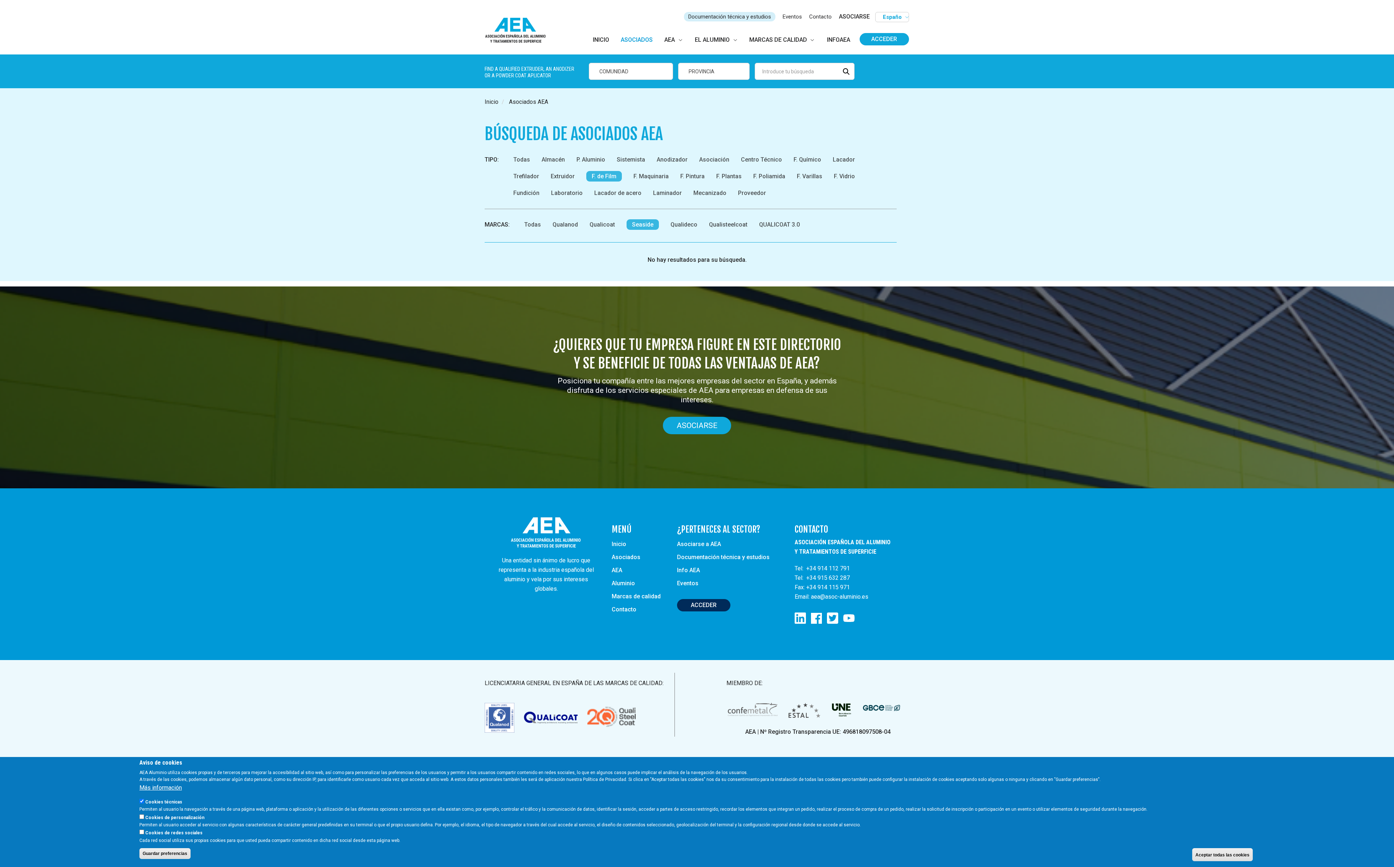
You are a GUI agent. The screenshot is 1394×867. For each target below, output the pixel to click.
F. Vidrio (844, 176)
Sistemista (631, 159)
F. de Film (604, 176)
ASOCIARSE (854, 16)
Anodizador (672, 159)
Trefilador (526, 176)
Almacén (553, 159)
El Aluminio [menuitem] (712, 39)
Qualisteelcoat (728, 224)
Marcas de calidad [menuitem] (778, 39)
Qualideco (683, 224)
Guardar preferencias (165, 853)
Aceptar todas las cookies (1222, 854)
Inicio (491, 101)
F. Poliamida (769, 176)
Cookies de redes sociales (174, 832)
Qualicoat (602, 224)
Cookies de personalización (174, 817)
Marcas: (497, 224)
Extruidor (563, 176)
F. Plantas (729, 176)
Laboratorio (567, 193)
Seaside (642, 224)
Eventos (792, 16)
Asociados (626, 557)
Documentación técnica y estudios (729, 16)
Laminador (667, 193)
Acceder (884, 39)
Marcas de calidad (636, 596)
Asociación (714, 159)
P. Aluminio (590, 159)
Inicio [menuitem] (601, 39)
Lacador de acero (617, 193)
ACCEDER (704, 605)
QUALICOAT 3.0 (779, 224)
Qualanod (565, 224)
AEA (617, 570)
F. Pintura (692, 176)
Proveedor (752, 193)
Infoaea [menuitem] (838, 39)
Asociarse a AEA (699, 544)
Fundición (526, 193)
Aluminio (623, 583)
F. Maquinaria (651, 176)
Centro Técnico (761, 159)
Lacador (844, 159)
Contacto (820, 16)
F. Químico (807, 159)
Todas (521, 159)
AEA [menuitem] (669, 39)
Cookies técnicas (163, 801)
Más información (160, 787)
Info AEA (688, 570)
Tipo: (492, 159)
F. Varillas (809, 176)
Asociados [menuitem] (637, 39)
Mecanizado (709, 193)
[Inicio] (518, 31)
